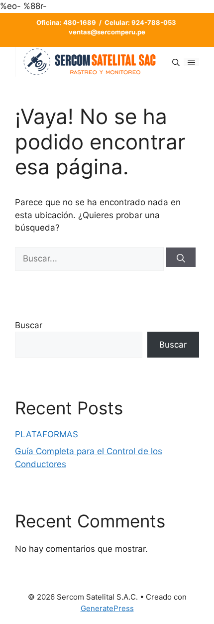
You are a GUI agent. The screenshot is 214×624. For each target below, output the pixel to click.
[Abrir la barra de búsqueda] (176, 62)
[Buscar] (181, 257)
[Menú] (191, 62)
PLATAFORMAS (46, 434)
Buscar (28, 325)
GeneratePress (107, 608)
